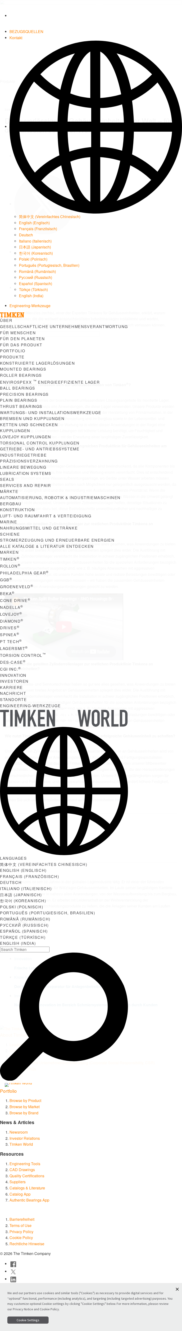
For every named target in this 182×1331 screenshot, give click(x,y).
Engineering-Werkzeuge (29, 305)
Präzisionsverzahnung (29, 461)
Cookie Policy (21, 1237)
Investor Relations (24, 1138)
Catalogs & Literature (27, 1188)
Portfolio (12, 350)
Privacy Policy (21, 1231)
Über (6, 320)
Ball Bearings (17, 388)
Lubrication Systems (25, 473)
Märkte (9, 491)
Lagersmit (14, 648)
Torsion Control (23, 655)
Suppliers (17, 1181)
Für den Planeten (22, 338)
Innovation (13, 675)
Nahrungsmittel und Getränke (39, 528)
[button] (177, 1289)
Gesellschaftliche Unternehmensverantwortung (64, 326)
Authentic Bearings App (29, 1200)
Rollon (10, 566)
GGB (6, 579)
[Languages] (95, 126)
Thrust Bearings (21, 406)
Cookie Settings (28, 1320)
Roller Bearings (21, 375)
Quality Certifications (26, 1175)
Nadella (11, 607)
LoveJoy (11, 614)
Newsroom (18, 1132)
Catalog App (20, 1194)
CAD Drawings (22, 1169)
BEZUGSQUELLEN (26, 31)
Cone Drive (15, 600)
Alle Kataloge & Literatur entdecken (47, 546)
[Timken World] (25, 1085)
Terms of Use (20, 1225)
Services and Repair (25, 485)
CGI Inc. (10, 669)
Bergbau (10, 503)
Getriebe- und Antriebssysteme (39, 449)
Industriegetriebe (23, 455)
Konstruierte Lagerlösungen (37, 363)
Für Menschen (18, 332)
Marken (9, 552)
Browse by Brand (23, 1113)
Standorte (13, 699)
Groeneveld (16, 586)
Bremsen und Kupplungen (32, 418)
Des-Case (13, 662)
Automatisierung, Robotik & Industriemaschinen (60, 497)
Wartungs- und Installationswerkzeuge (50, 412)
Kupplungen (15, 430)
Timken (9, 559)
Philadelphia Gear (24, 573)
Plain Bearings (18, 400)
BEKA (7, 593)
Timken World (21, 1144)
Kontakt (15, 37)
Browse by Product (25, 1100)
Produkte (12, 357)
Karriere (11, 687)
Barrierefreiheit (21, 1219)
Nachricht (13, 693)
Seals (7, 479)
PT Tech (11, 641)
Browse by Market (24, 1106)
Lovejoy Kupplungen (25, 436)
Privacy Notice (23, 1309)
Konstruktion (17, 509)
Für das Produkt (21, 345)
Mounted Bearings (23, 369)
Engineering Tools (24, 1163)
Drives (9, 627)
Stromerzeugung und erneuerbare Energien (57, 540)
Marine (8, 522)
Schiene (10, 534)
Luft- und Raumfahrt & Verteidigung (45, 516)
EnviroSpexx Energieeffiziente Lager (50, 382)
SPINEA (9, 634)
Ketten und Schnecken (29, 424)
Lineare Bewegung (23, 467)
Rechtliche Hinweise (26, 1243)
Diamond (11, 621)
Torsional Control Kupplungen (40, 443)
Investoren (14, 681)
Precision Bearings (24, 394)
